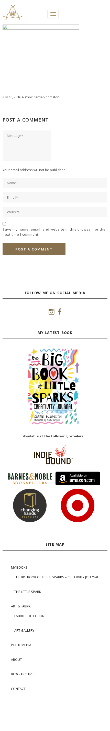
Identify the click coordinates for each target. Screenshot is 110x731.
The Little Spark (27, 591)
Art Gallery (24, 630)
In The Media (21, 645)
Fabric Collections (30, 616)
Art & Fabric (21, 606)
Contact (18, 688)
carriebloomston (46, 97)
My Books (19, 567)
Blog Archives (23, 674)
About (16, 659)
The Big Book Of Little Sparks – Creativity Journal (56, 577)
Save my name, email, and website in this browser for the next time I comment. (54, 232)
